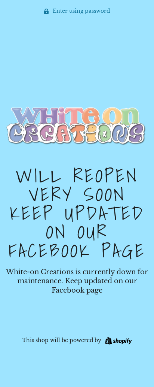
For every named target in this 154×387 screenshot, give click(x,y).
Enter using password (80, 10)
